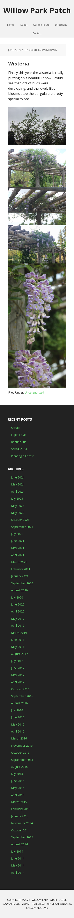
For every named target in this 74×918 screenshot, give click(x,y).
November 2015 (22, 745)
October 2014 (20, 830)
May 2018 (17, 647)
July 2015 (17, 774)
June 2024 (17, 477)
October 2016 (20, 689)
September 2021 (22, 527)
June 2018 (17, 640)
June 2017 (17, 668)
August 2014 (19, 844)
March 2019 (19, 633)
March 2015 (19, 802)
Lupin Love (18, 435)
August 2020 (19, 590)
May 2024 (17, 484)
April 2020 (17, 611)
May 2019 (17, 618)
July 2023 (17, 498)
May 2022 (17, 513)
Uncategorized (34, 392)
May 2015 (17, 788)
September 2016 (22, 696)
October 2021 (20, 520)
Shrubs (15, 428)
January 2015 (19, 816)
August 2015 (19, 767)
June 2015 (17, 781)
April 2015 (17, 795)
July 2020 (17, 597)
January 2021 (19, 576)
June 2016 (17, 717)
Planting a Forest (22, 456)
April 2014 (17, 873)
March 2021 (19, 562)
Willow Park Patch (37, 10)
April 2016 (17, 731)
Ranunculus (18, 442)
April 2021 (17, 555)
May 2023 (17, 506)
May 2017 (17, 675)
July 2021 (17, 534)
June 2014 (17, 858)
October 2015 (20, 752)
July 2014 (17, 851)
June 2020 (17, 604)
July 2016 (17, 710)
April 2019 (17, 625)
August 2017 (19, 654)
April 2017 (17, 682)
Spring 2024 (19, 449)
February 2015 (20, 809)
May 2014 (17, 865)
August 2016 (19, 703)
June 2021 (17, 541)
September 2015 (22, 760)
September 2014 (22, 837)
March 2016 (19, 738)
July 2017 (17, 661)
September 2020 (22, 583)
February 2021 (20, 569)
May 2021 (17, 548)
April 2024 (17, 491)
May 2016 (17, 724)
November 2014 (22, 823)
